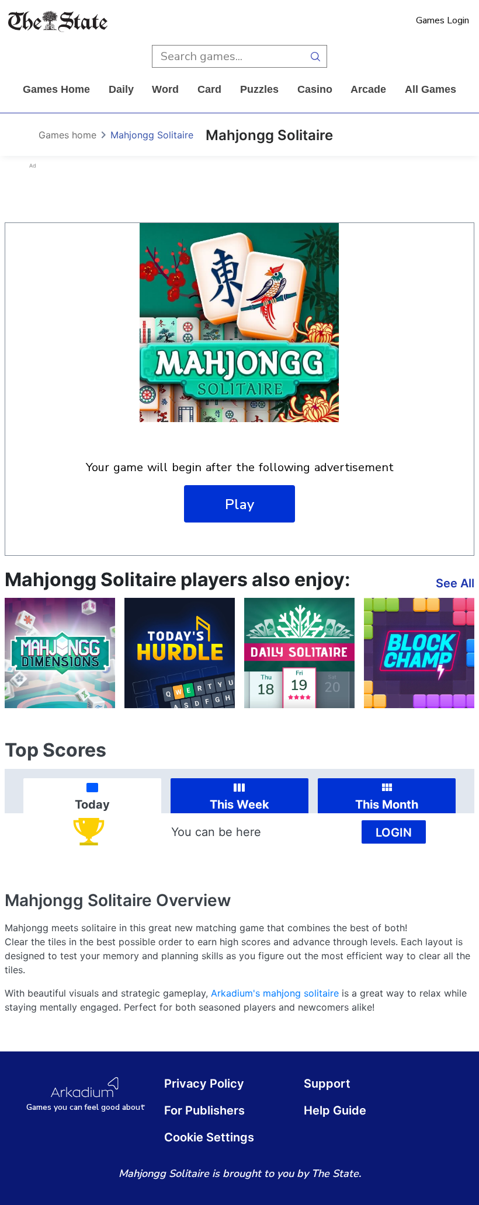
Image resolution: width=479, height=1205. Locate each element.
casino (314, 89)
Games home (56, 89)
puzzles (259, 89)
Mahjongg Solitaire (151, 135)
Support (327, 1084)
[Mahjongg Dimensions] (60, 653)
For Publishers (204, 1110)
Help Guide (335, 1110)
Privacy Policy (204, 1084)
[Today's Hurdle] (179, 653)
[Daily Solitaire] (299, 653)
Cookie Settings (209, 1137)
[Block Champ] (419, 653)
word (165, 89)
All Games (430, 89)
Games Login (442, 20)
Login (394, 833)
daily (121, 89)
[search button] (315, 56)
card (209, 89)
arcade (368, 89)
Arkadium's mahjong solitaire (275, 993)
